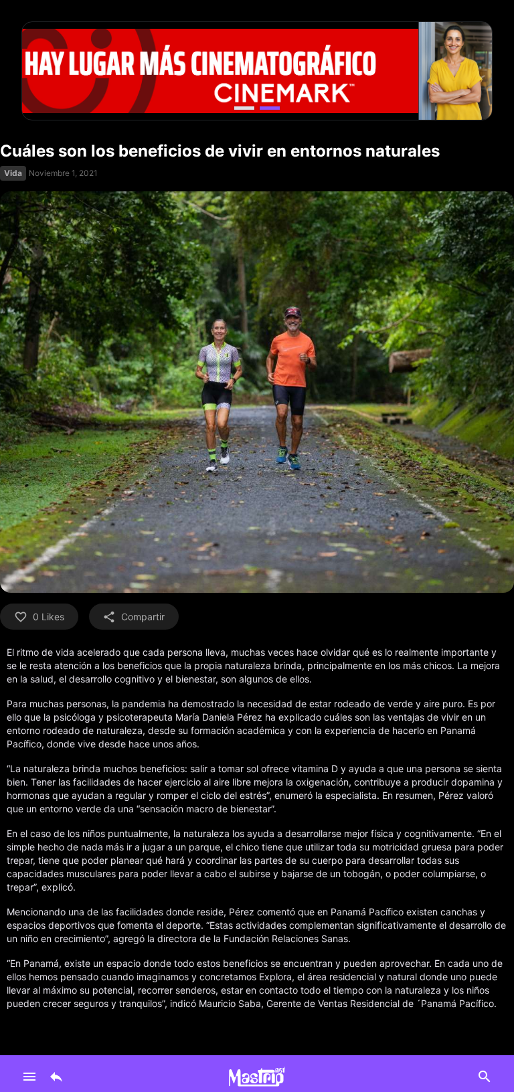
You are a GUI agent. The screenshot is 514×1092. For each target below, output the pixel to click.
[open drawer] (29, 1076)
